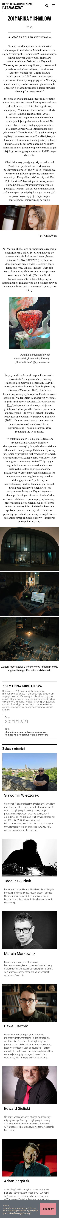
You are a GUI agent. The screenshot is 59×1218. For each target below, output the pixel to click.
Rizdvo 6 (29, 413)
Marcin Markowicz (19, 953)
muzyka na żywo (23, 732)
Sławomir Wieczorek (21, 795)
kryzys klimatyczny (38, 734)
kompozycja (11, 734)
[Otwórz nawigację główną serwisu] (53, 6)
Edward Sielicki (17, 1108)
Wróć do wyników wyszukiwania (31, 37)
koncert (23, 734)
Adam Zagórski (17, 1181)
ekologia (9, 732)
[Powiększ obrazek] (29, 549)
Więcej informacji (22, 1213)
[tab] (47, 6)
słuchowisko (39, 732)
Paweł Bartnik (16, 1026)
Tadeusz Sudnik (17, 881)
